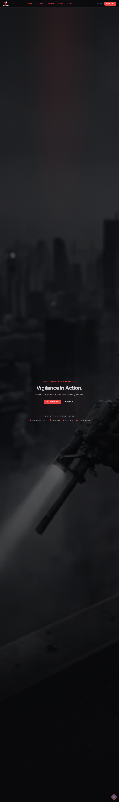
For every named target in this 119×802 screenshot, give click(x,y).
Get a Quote (110, 3)
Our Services (69, 401)
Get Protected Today (52, 401)
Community (51, 3)
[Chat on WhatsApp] (114, 797)
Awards (60, 3)
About (30, 3)
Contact (69, 3)
